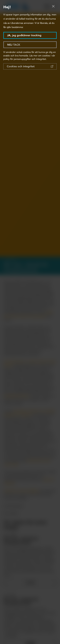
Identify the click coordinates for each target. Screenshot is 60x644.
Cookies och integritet (20, 66)
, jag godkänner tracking (24, 35)
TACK (13, 44)
